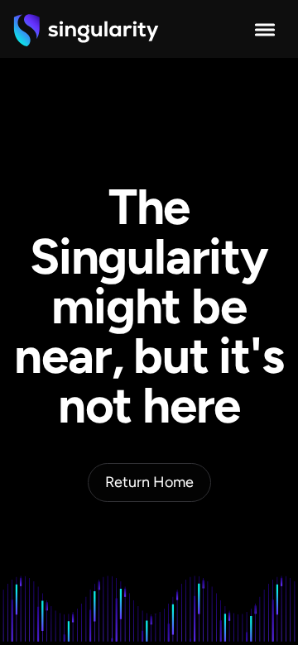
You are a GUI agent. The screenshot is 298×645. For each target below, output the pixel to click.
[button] (265, 30)
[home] (86, 29)
